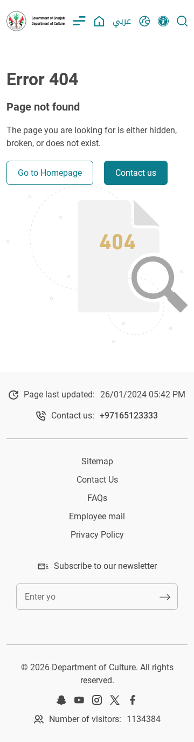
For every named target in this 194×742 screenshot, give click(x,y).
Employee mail (97, 516)
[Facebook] (132, 700)
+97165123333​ (129, 415)
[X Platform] (115, 700)
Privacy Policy (97, 535)
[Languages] (144, 21)
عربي (122, 21)
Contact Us (97, 480)
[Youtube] (79, 700)
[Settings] (163, 21)
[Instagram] (97, 700)
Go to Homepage (50, 173)
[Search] (182, 21)
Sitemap (97, 461)
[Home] (99, 21)
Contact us (135, 173)
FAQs (97, 498)
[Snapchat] (61, 700)
